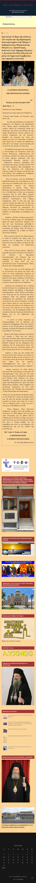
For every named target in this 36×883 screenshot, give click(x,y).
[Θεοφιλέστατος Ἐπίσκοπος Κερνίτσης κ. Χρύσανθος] (16, 802)
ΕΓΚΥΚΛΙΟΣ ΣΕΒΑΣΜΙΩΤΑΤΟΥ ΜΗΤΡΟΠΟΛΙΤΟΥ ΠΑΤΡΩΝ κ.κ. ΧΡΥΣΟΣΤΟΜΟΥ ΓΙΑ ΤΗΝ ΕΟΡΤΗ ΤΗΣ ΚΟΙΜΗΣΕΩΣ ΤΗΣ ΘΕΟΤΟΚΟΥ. (20, 724)
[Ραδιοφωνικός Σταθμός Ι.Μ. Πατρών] (18, 629)
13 (18, 857)
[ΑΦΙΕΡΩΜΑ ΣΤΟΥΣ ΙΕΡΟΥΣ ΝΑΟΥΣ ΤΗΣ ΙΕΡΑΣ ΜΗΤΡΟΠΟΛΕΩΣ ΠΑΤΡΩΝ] (18, 609)
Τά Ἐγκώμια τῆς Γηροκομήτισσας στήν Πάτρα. (17, 729)
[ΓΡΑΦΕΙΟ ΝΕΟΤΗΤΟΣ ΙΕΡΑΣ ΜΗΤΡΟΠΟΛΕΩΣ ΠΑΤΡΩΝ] (18, 555)
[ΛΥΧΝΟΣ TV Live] (18, 656)
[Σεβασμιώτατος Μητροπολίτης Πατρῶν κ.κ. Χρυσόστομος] (18, 704)
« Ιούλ (3, 868)
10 (4, 857)
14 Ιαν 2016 (5, 33)
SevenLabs (20, 879)
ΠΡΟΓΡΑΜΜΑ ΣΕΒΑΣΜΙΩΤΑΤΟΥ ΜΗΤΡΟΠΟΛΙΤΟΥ (20, 736)
